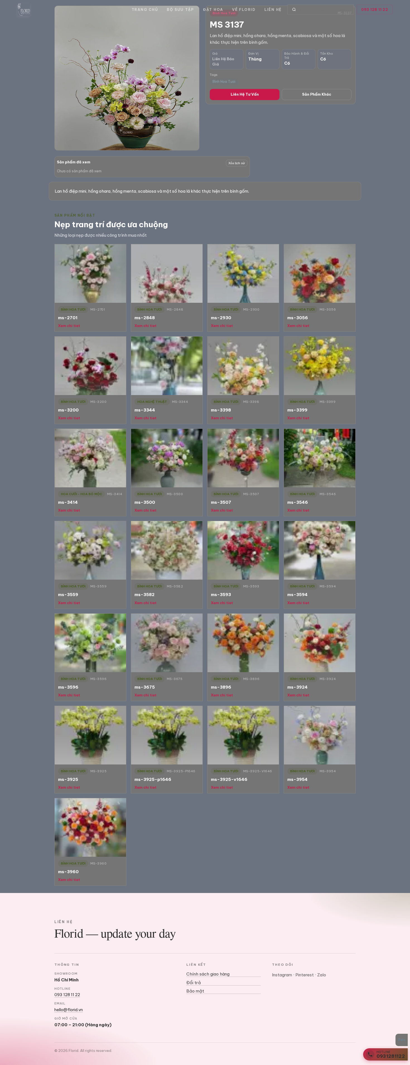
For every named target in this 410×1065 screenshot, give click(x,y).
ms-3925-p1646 (152, 779)
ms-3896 (221, 687)
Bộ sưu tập (180, 10)
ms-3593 (221, 594)
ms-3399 (297, 410)
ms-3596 (68, 687)
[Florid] (24, 9)
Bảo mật (195, 991)
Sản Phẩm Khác (316, 94)
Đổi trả (193, 982)
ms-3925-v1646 (229, 779)
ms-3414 (68, 502)
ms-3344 (144, 410)
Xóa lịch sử (236, 163)
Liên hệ (273, 10)
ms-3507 (221, 502)
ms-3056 (297, 317)
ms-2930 (221, 317)
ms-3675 (144, 687)
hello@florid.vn (68, 1009)
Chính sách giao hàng (208, 974)
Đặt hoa (213, 10)
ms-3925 (68, 779)
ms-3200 (68, 410)
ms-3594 (297, 594)
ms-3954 (297, 779)
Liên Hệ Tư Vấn (245, 94)
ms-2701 (68, 317)
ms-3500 (144, 502)
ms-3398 (221, 410)
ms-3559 (68, 594)
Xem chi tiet (69, 325)
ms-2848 (144, 317)
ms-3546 (297, 502)
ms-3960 (68, 871)
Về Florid (243, 10)
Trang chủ (145, 10)
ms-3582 (144, 594)
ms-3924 (297, 687)
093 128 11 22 (374, 10)
